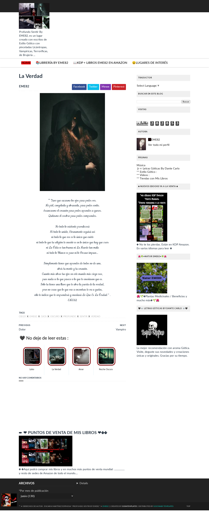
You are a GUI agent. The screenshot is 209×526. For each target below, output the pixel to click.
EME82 (155, 139)
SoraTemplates (129, 506)
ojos (44, 316)
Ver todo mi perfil (158, 145)
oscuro (55, 316)
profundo (70, 316)
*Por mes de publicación (33, 491)
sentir (84, 316)
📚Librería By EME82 (52, 62)
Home (26, 62)
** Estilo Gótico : (147, 172)
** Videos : (143, 175)
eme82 (34, 316)
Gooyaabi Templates (163, 506)
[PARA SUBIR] (9, 500)
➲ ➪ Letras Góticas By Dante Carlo (158, 168)
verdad (95, 316)
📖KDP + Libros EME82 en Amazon (100, 62)
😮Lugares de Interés (150, 62)
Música (141, 165)
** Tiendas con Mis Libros (152, 178)
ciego (22, 316)
